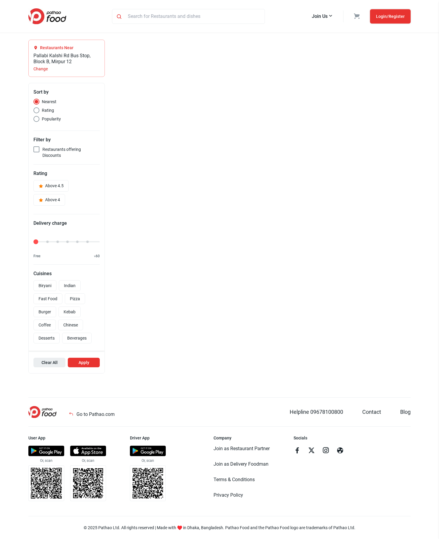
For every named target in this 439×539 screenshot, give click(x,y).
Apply (84, 362)
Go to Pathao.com (95, 414)
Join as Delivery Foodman (241, 464)
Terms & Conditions (234, 479)
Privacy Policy (228, 495)
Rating (48, 110)
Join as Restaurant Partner (242, 448)
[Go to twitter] (311, 451)
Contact (371, 412)
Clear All (50, 362)
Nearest (49, 101)
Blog (405, 412)
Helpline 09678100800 (316, 412)
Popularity (51, 119)
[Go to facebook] (297, 451)
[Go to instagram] (325, 451)
